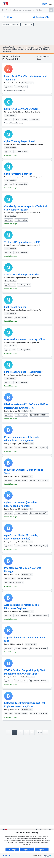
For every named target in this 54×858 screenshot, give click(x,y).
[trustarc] (46, 855)
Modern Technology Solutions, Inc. (17, 144)
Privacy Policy (7, 855)
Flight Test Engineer (15, 307)
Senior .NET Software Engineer (21, 108)
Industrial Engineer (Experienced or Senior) (23, 471)
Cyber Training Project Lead (19, 141)
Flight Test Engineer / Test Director (23, 371)
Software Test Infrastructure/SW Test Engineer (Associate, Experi (24, 704)
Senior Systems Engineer (18, 173)
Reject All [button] (27, 849)
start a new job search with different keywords (26, 50)
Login (44, 3)
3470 (40, 732)
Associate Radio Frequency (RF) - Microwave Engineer (22, 606)
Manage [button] (12, 849)
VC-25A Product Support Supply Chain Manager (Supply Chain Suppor (25, 671)
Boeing (6, 411)
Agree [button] (41, 849)
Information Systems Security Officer (24, 339)
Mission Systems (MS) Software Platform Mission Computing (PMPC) (26, 406)
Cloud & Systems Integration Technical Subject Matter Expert (25, 207)
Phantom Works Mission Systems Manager (22, 569)
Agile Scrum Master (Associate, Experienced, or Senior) (21, 504)
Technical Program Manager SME (22, 242)
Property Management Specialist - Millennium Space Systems (23, 438)
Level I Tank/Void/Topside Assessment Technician (25, 77)
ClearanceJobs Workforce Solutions (17, 112)
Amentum (7, 83)
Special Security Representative (21, 274)
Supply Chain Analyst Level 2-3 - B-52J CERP (25, 639)
